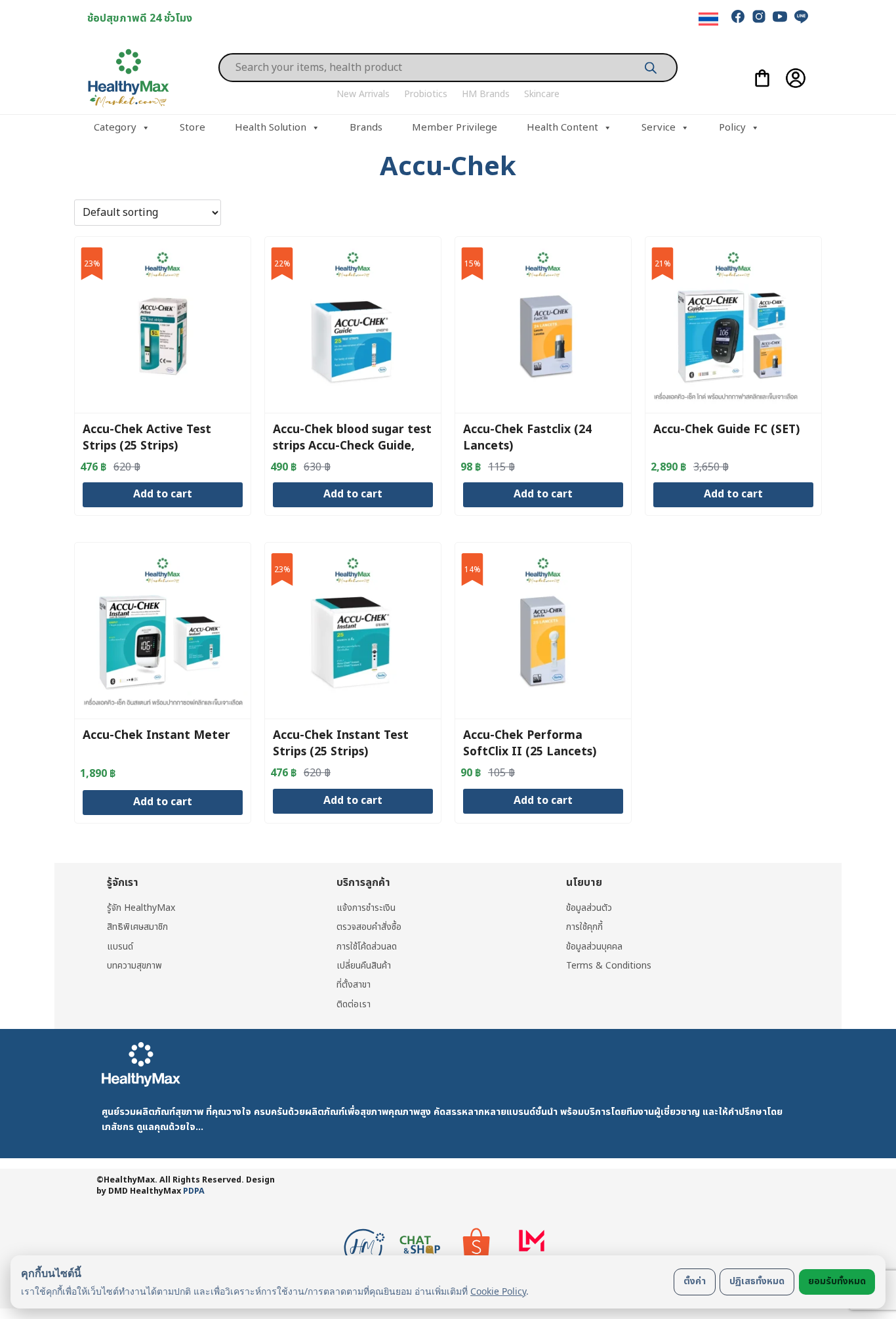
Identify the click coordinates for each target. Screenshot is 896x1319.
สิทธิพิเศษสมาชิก (137, 927)
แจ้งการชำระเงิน (366, 908)
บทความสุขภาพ (134, 966)
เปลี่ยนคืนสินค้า (363, 966)
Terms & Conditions (608, 966)
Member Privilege (454, 127)
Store (192, 127)
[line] (801, 16)
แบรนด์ (120, 946)
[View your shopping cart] (762, 78)
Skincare (542, 94)
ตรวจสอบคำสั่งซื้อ (368, 927)
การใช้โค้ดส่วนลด (366, 946)
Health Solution (270, 127)
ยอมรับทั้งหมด (837, 1281)
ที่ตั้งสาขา (353, 985)
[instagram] (759, 16)
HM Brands (486, 94)
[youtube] (780, 16)
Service (658, 127)
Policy (732, 127)
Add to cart (162, 494)
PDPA (194, 1191)
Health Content (562, 127)
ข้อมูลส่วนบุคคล (594, 946)
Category (115, 127)
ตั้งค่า (694, 1281)
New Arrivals (363, 94)
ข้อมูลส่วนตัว (589, 908)
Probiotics (425, 94)
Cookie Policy (498, 1291)
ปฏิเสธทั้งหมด (756, 1281)
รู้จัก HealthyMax (141, 908)
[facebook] (738, 16)
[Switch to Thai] (708, 19)
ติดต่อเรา (353, 1004)
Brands (366, 127)
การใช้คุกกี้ (584, 927)
